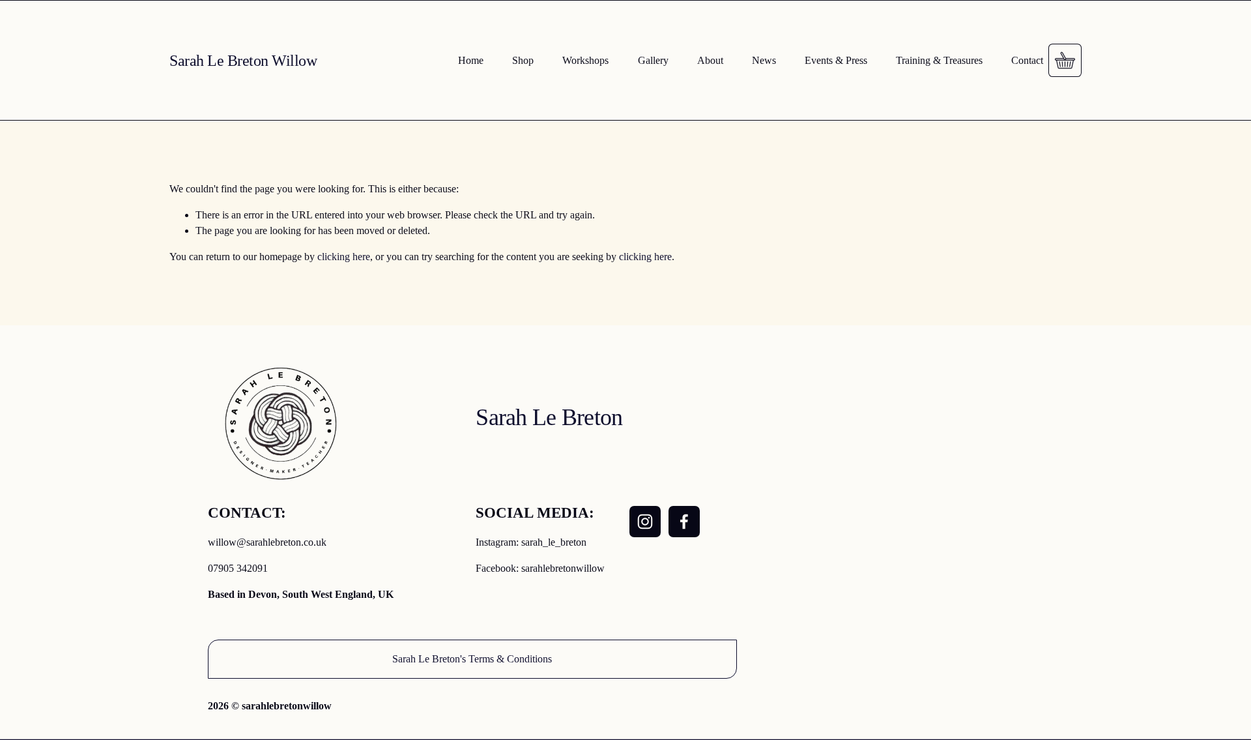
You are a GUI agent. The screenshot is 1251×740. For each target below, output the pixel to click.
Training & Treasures (939, 60)
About (710, 60)
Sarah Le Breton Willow (243, 60)
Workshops (585, 60)
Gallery (653, 60)
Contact (1027, 60)
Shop (523, 60)
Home (470, 60)
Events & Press (836, 60)
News (764, 60)
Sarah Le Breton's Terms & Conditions (472, 658)
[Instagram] (645, 521)
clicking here (343, 256)
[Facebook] (684, 521)
